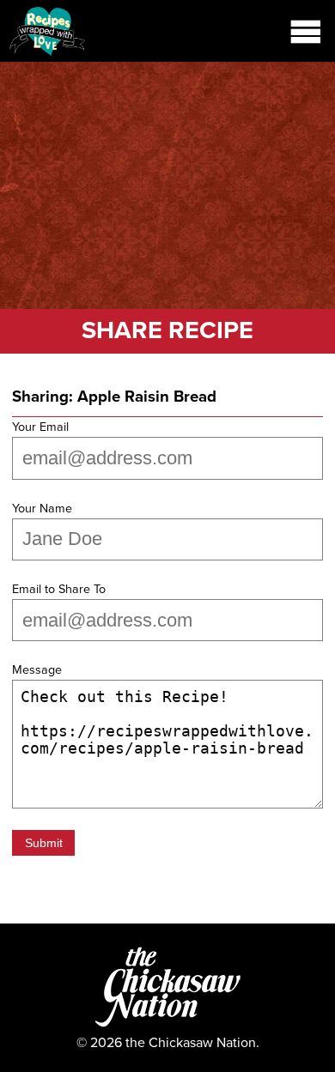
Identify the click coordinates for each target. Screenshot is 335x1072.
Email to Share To (59, 589)
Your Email (40, 427)
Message (37, 670)
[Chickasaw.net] (167, 1025)
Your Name (42, 508)
